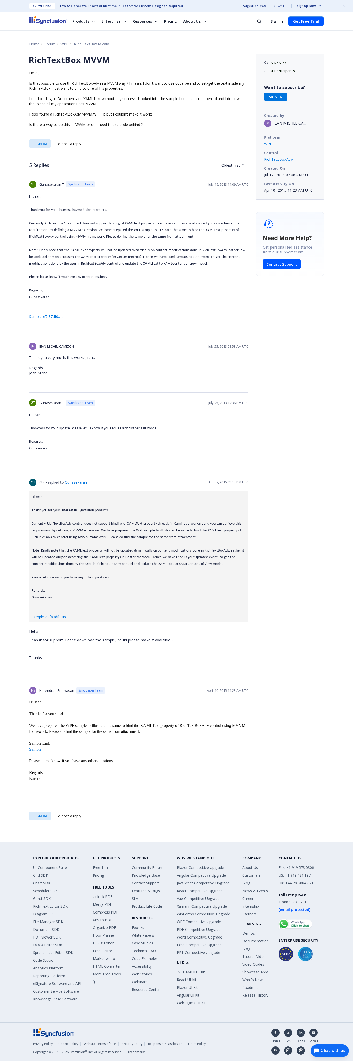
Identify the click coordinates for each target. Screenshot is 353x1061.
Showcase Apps (255, 971)
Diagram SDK (44, 913)
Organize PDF (104, 927)
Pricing (170, 21)
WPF (64, 44)
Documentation (255, 941)
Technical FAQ (144, 950)
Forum (50, 44)
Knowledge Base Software (55, 999)
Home (34, 44)
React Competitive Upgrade (200, 890)
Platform (272, 137)
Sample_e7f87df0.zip (46, 316)
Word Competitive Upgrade (199, 937)
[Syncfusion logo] (48, 20)
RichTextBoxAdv (278, 159)
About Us (192, 21)
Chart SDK (41, 883)
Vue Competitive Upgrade (198, 898)
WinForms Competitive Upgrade (203, 913)
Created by (274, 115)
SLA (135, 898)
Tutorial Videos (254, 956)
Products (80, 21)
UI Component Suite (50, 867)
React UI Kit (186, 979)
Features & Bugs (146, 890)
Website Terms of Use (100, 1044)
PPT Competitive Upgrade (198, 952)
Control (271, 152)
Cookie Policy (68, 1044)
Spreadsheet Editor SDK (53, 952)
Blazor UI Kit (187, 987)
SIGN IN (40, 143)
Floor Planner (104, 935)
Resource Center (146, 989)
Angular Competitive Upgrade (201, 875)
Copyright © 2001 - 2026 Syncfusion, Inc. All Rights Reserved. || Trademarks (89, 1052)
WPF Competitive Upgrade (199, 921)
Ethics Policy (197, 1044)
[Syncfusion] (53, 1031)
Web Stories (142, 974)
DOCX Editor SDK (47, 944)
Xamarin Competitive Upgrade (202, 906)
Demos (248, 933)
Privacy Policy (43, 1044)
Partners (249, 913)
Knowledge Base (146, 875)
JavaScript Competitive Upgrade (203, 883)
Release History (255, 995)
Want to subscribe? (284, 87)
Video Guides (253, 964)
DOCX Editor (103, 943)
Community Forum (147, 867)
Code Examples (145, 958)
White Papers (143, 935)
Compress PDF (105, 912)
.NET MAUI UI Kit (191, 971)
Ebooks (138, 927)
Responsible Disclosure (165, 1044)
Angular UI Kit (188, 995)
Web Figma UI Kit (191, 1002)
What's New (252, 979)
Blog (246, 883)
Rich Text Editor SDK (50, 906)
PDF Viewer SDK (47, 937)
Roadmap (250, 987)
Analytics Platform (48, 968)
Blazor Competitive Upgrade (200, 867)
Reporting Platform (49, 975)
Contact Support (281, 264)
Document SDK (46, 929)
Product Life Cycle (147, 906)
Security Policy (132, 1044)
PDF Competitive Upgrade (198, 929)
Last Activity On (279, 183)
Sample (35, 749)
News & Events (255, 890)
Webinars (139, 981)
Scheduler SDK (45, 890)
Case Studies (142, 943)
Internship (250, 906)
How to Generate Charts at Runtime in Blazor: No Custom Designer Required (121, 6)
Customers (251, 875)
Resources (142, 21)
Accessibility (142, 966)
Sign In (277, 21)
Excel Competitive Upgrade (199, 944)
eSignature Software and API (57, 983)
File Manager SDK (48, 921)
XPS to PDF (102, 919)
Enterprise (111, 21)
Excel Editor (102, 950)
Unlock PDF (102, 896)
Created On (274, 168)
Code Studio (43, 960)
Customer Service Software (56, 991)
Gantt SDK (42, 898)
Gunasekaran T (77, 482)
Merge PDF (102, 904)
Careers (248, 898)
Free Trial (101, 867)
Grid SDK (40, 875)
